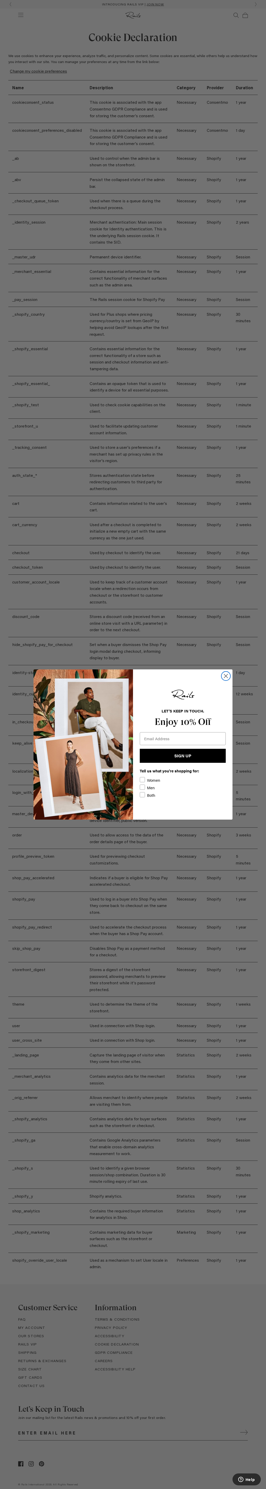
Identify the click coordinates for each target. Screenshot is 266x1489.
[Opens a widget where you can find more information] (246, 1479)
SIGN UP (182, 756)
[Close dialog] (225, 676)
